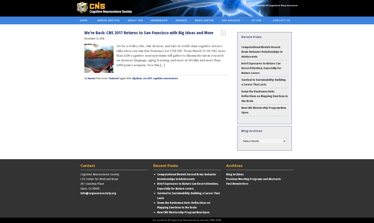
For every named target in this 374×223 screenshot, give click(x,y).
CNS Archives (231, 20)
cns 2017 (147, 78)
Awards (181, 20)
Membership (159, 20)
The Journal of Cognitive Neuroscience (274, 5)
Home (83, 20)
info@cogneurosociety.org (98, 193)
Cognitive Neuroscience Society (106, 8)
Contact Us (281, 20)
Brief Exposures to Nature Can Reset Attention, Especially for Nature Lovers (261, 68)
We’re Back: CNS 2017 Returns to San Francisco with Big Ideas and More (148, 32)
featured (113, 78)
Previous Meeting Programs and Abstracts (253, 179)
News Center (204, 20)
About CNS (135, 20)
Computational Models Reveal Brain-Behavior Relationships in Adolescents (261, 51)
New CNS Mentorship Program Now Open (183, 212)
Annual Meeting (108, 20)
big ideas (137, 78)
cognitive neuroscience (165, 78)
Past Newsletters (237, 183)
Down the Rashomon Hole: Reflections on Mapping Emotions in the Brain (264, 96)
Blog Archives (235, 174)
